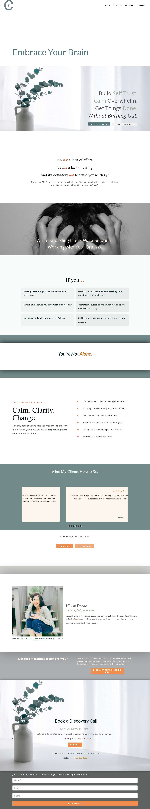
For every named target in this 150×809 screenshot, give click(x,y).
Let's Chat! (64, 546)
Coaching (118, 5)
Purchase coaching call (125, 124)
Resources (130, 5)
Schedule (75, 745)
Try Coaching (84, 546)
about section (75, 619)
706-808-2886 (81, 758)
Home (107, 5)
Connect (141, 5)
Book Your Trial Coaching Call (107, 671)
